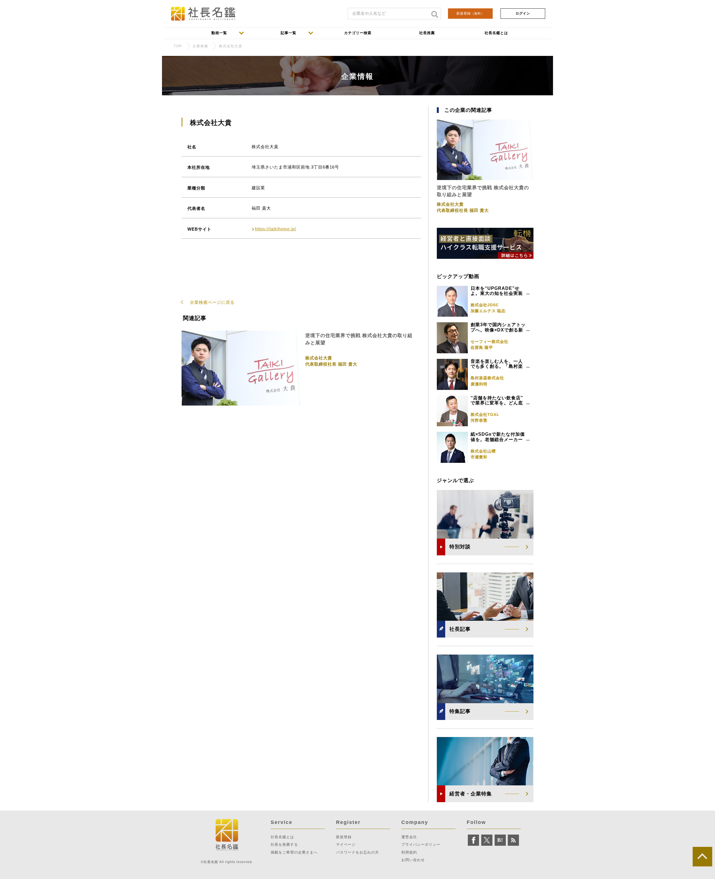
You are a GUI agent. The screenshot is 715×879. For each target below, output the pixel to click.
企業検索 (200, 46)
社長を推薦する (284, 844)
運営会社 (409, 837)
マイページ (346, 844)
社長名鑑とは (282, 837)
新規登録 (470, 13)
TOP (178, 46)
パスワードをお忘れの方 (357, 852)
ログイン (523, 13)
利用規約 (409, 852)
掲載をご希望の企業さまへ (294, 852)
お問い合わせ (413, 860)
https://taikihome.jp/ (275, 228)
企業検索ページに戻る (212, 302)
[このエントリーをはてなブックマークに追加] (500, 840)
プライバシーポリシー (420, 844)
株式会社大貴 (230, 46)
